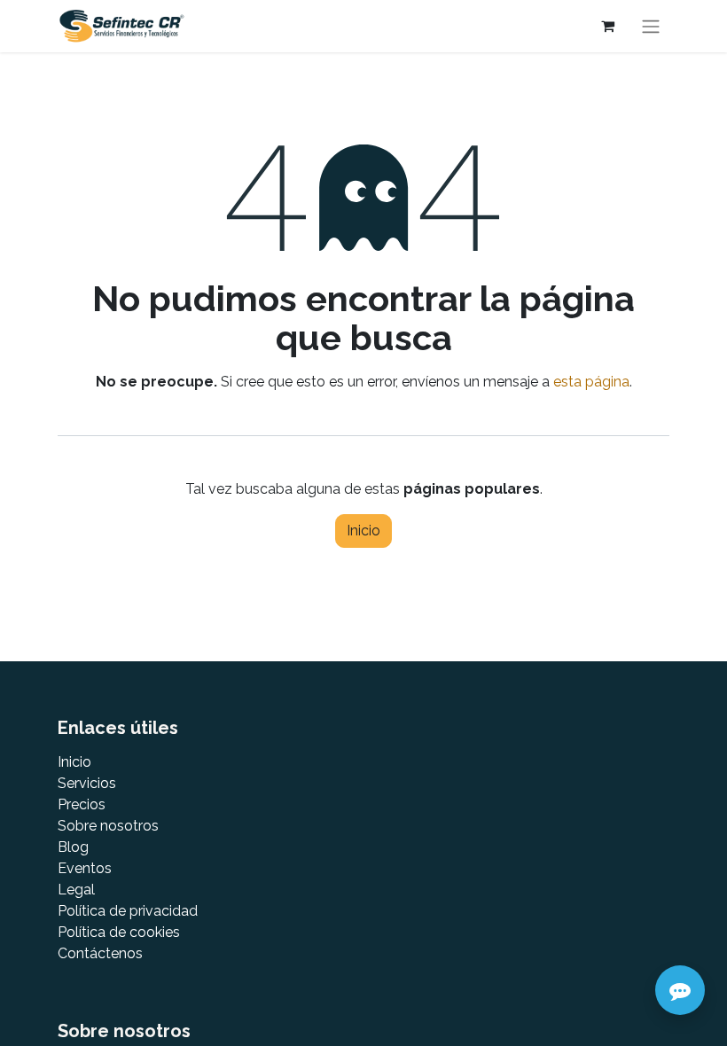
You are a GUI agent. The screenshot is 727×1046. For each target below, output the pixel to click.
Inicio (363, 530)
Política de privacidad (128, 910)
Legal (76, 889)
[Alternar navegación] (650, 26)
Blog (73, 847)
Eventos (85, 868)
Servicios (87, 783)
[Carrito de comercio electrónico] (607, 25)
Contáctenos (100, 953)
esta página (591, 381)
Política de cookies (119, 932)
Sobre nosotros (108, 825)
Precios (82, 804)
